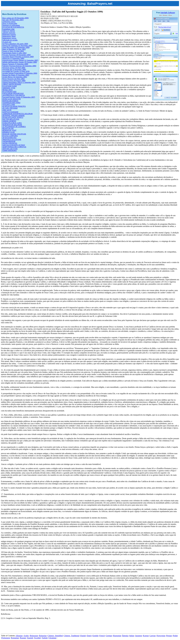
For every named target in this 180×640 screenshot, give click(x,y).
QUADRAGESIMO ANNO (11, 103)
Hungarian (117, 636)
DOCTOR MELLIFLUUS (10, 119)
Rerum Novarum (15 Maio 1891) (13, 79)
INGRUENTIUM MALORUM (12, 125)
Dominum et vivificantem (11, 25)
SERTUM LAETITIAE (10, 149)
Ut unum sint (6, 42)
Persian (169, 636)
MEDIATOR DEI (8, 128)
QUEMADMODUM (8, 141)
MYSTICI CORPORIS (10, 136)
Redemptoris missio (9, 38)
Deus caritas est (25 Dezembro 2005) (15, 18)
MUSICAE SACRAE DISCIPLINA (14, 134)
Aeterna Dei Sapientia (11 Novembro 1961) (17, 46)
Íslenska (125, 636)
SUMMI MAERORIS (9, 151)
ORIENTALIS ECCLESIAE (11, 139)
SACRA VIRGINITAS (9, 143)
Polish (175, 636)
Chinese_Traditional (71, 636)
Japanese (138, 636)
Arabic (26, 636)
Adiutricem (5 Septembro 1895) (13, 58)
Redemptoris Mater (9, 36)
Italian (131, 636)
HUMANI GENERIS (9, 121)
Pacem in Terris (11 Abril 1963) (13, 51)
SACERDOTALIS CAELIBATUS (13, 95)
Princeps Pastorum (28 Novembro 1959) (16, 55)
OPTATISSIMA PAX (9, 138)
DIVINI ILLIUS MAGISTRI (11, 99)
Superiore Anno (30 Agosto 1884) (13, 81)
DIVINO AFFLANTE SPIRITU (12, 117)
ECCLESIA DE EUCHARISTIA (13, 27)
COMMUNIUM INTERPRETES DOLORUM (17, 114)
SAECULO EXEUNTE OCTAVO (13, 145)
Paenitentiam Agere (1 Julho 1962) (14, 53)
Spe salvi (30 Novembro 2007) (13, 20)
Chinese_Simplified (55, 636)
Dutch (89, 636)
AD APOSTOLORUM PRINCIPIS (14, 106)
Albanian (19, 636)
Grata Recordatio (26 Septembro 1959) (16, 47)
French (102, 636)
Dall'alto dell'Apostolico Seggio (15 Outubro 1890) (19, 62)
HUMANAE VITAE (8, 88)
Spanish (30, 638)
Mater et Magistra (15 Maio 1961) (14, 49)
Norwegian (161, 636)
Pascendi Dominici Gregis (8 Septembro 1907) (18, 97)
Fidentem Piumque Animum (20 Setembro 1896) (19, 66)
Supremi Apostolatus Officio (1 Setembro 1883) (19, 82)
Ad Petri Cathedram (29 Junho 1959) (15, 44)
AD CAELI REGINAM (10, 108)
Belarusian (34, 636)
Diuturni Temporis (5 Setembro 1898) (15, 64)
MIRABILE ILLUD (8, 132)
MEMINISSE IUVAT (9, 130)
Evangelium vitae (8, 29)
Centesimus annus (8, 22)
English (95, 636)
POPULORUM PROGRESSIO (13, 93)
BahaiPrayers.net (99, 3)
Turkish (45, 638)
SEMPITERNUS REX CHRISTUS (14, 147)
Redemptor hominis (9, 34)
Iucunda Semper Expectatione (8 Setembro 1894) (19, 73)
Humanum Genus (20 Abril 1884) (13, 68)
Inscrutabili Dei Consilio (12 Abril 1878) (16, 71)
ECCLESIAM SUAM (9, 86)
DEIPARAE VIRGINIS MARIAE (13, 116)
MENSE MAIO (7, 90)
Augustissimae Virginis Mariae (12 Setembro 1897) (20, 60)
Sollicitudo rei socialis (10, 40)
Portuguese (5, 638)
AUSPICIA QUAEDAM (10, 112)
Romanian (15, 638)
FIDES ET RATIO (8, 31)
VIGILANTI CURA (8, 104)
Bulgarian (43, 636)
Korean (146, 636)
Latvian (153, 636)
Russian (23, 638)
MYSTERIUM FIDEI (9, 92)
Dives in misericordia (9, 23)
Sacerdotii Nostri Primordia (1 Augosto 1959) (18, 57)
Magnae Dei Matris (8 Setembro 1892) (15, 75)
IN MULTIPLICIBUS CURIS (12, 123)
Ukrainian (52, 638)
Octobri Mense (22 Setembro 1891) (14, 77)
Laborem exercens (8, 33)
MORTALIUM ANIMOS (10, 101)
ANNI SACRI (6, 110)
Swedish (37, 638)
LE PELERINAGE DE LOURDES (14, 127)
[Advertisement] (45, 626)
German (109, 636)
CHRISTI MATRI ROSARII (11, 84)
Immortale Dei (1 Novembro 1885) (14, 69)
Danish (83, 636)
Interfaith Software (168, 13)
